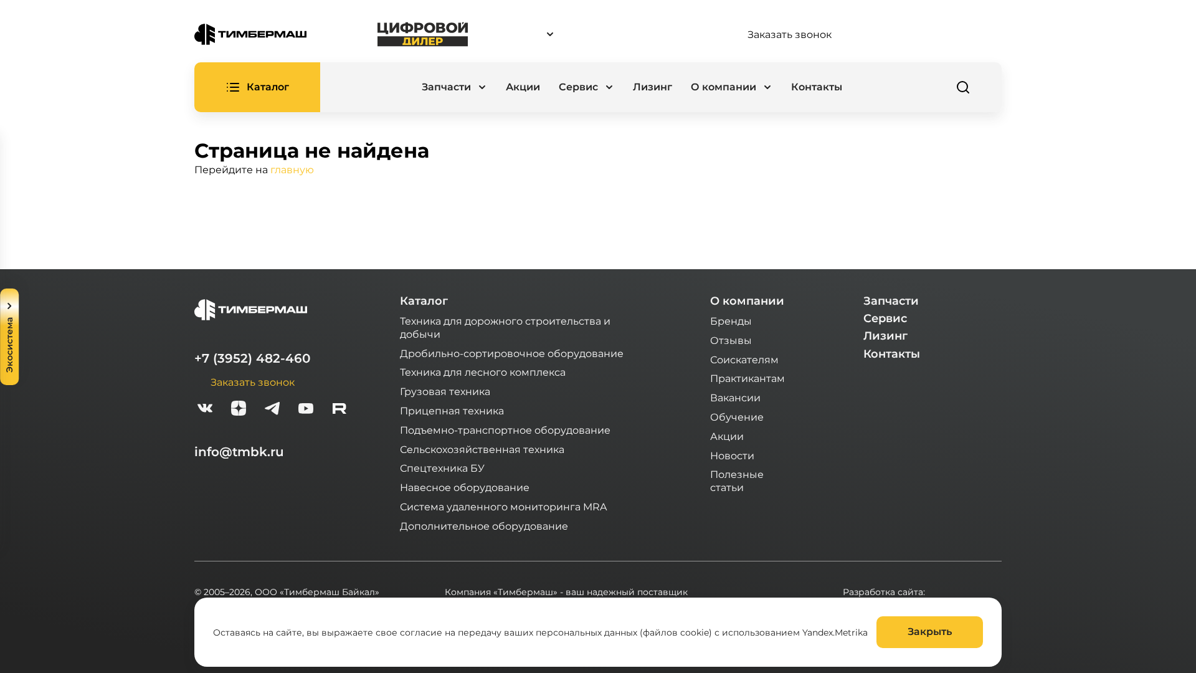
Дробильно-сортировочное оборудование (512, 353)
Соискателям (744, 359)
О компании (747, 301)
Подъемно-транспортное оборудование (505, 429)
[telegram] (272, 410)
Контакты (816, 87)
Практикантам (747, 377)
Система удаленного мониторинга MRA (503, 506)
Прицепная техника (452, 410)
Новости (732, 455)
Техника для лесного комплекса (483, 371)
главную (292, 169)
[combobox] (607, 34)
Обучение (737, 416)
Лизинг (652, 87)
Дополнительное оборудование (484, 525)
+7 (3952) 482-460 (252, 358)
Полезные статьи (737, 480)
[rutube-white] (339, 410)
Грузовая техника (445, 391)
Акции (523, 87)
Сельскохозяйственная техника (482, 449)
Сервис (885, 318)
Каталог (424, 301)
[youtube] (305, 410)
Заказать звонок (790, 34)
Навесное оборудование (464, 487)
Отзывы (731, 339)
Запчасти (891, 301)
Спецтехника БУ (442, 467)
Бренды (731, 320)
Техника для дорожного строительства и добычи (505, 327)
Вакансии (735, 397)
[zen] (238, 410)
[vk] (204, 410)
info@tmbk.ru (239, 451)
